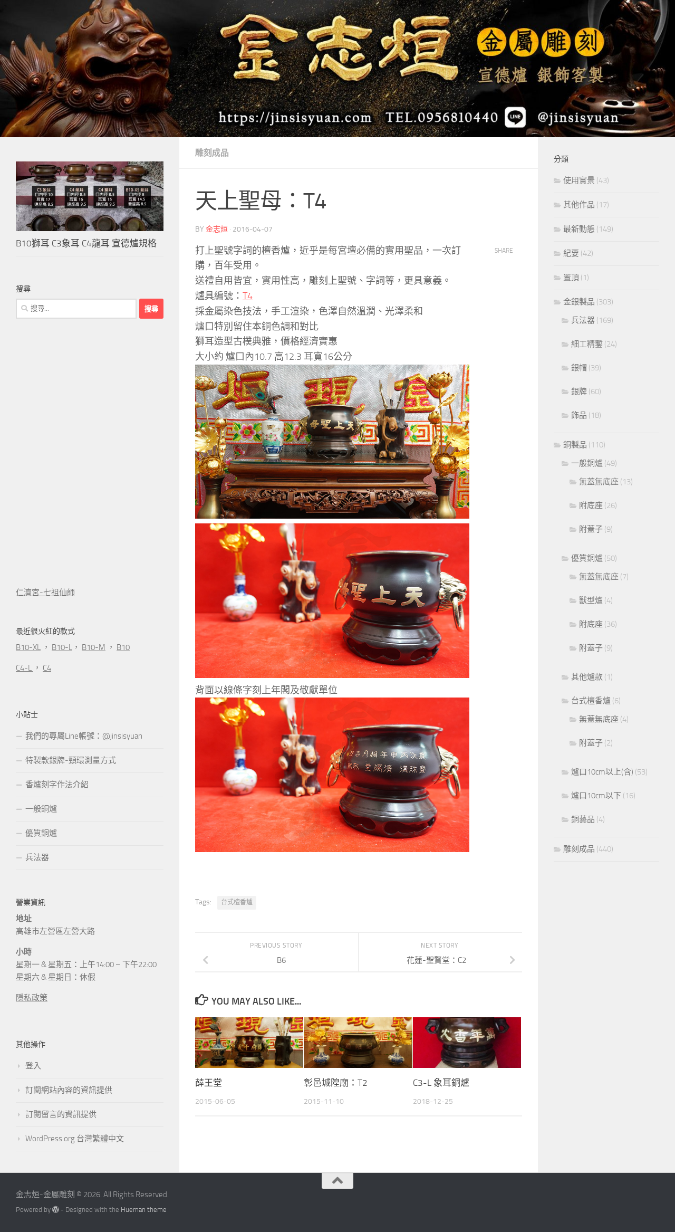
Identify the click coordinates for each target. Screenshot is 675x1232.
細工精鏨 (587, 344)
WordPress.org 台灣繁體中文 (74, 1138)
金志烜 (217, 229)
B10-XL (28, 647)
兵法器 (37, 857)
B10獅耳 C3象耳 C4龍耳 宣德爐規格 (86, 243)
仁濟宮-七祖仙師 (45, 592)
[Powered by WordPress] (55, 1209)
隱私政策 (31, 997)
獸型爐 (591, 600)
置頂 (571, 277)
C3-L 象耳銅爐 (441, 1082)
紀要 (571, 253)
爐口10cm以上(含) (602, 772)
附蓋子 (591, 529)
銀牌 (579, 391)
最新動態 (579, 229)
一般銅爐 (41, 809)
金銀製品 (579, 302)
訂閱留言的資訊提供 (61, 1114)
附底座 (591, 505)
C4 (47, 668)
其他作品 (579, 204)
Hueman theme (144, 1210)
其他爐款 (587, 677)
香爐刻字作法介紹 (57, 784)
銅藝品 (583, 819)
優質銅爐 (41, 833)
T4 (248, 296)
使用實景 (579, 180)
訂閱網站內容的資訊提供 (68, 1090)
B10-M (93, 647)
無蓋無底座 (599, 481)
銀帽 (579, 368)
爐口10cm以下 (596, 795)
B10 (123, 647)
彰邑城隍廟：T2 (336, 1082)
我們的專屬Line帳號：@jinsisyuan (83, 736)
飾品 (579, 415)
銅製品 (575, 445)
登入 (33, 1066)
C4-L (24, 668)
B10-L (62, 647)
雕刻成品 (212, 153)
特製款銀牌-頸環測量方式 (70, 760)
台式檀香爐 (237, 902)
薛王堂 (208, 1082)
